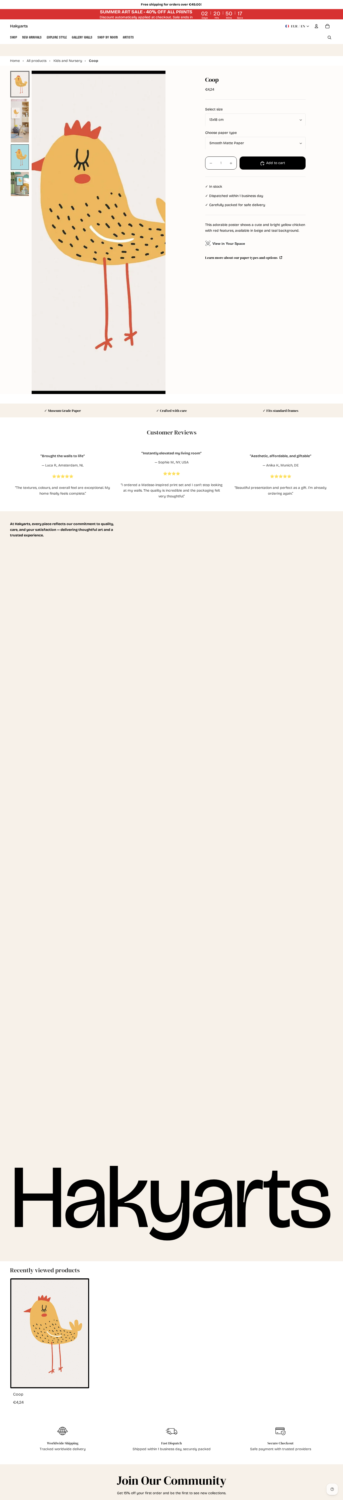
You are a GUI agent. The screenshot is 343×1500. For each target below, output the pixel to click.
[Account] (316, 26)
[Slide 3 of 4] (20, 157)
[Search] (329, 37)
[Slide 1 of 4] (20, 84)
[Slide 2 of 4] (20, 121)
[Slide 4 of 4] (20, 184)
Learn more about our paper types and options (241, 257)
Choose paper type (221, 133)
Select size (214, 109)
